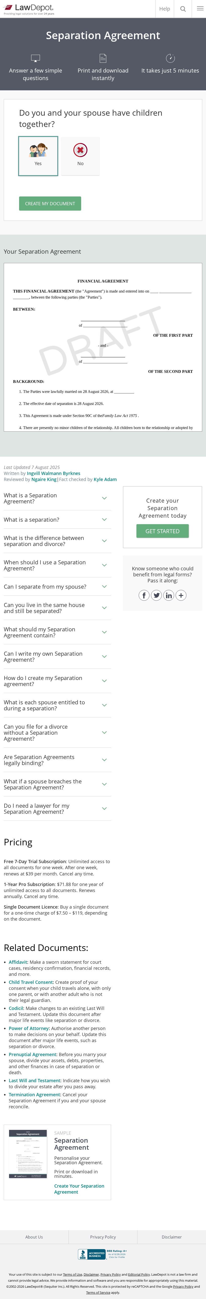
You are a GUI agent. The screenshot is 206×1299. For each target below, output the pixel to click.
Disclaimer (172, 1237)
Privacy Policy (103, 1237)
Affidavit (18, 962)
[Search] (183, 9)
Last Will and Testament (34, 1080)
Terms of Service (98, 1292)
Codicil (16, 1008)
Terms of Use (72, 1274)
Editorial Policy (139, 1274)
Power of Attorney (29, 1028)
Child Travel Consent (31, 982)
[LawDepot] (29, 7)
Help (164, 8)
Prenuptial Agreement (32, 1054)
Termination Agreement (34, 1094)
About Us (34, 1237)
